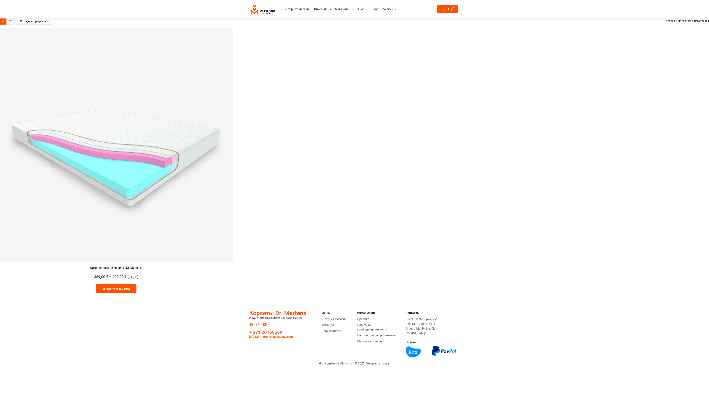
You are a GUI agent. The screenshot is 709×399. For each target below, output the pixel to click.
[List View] (10, 21)
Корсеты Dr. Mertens (277, 313)
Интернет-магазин (297, 9)
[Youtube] (265, 325)
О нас (360, 9)
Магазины (342, 9)
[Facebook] (251, 325)
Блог (375, 9)
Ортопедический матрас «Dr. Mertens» (116, 268)
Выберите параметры (116, 288)
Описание (321, 9)
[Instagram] (258, 325)
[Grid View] (3, 21)
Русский (387, 9)
